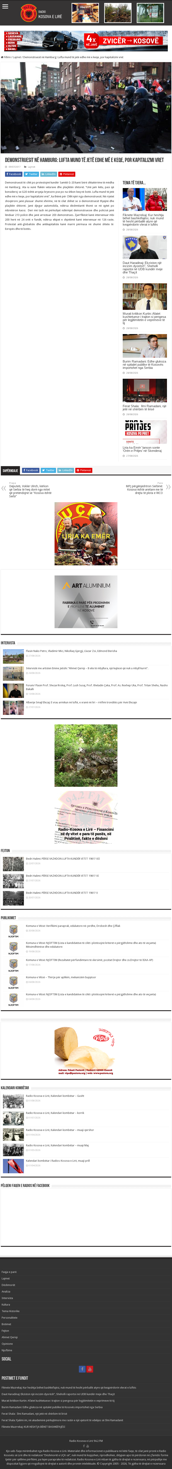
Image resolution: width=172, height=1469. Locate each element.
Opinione (7, 1343)
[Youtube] (89, 1369)
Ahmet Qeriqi (10, 1337)
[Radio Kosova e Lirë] (86, 13)
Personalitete (9, 1317)
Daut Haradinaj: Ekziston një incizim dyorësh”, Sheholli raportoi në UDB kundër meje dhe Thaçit (143, 267)
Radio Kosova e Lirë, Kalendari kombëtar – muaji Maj (57, 1145)
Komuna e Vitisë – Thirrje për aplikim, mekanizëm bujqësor (61, 977)
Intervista (7, 1298)
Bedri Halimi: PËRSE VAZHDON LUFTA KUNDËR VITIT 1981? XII (63, 858)
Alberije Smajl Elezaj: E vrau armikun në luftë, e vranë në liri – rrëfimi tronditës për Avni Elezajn (81, 702)
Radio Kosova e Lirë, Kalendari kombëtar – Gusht (55, 1095)
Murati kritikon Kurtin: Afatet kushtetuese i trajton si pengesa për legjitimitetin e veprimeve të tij (144, 318)
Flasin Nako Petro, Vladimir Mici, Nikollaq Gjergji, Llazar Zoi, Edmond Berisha (71, 651)
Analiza (6, 1291)
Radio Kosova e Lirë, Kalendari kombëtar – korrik (55, 1112)
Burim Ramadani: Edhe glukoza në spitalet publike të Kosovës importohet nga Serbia (144, 364)
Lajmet (17, 57)
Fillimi (7, 57)
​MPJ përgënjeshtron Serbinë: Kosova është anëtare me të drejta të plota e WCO (144, 488)
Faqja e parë (9, 1272)
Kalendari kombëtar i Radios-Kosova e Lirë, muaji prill (58, 1160)
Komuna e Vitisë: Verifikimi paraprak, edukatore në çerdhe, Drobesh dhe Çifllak (73, 925)
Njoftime (7, 1350)
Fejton (5, 1330)
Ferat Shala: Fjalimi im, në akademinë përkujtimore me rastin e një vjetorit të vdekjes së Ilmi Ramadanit (62, 1420)
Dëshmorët (8, 1285)
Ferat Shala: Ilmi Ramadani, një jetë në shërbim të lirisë (144, 407)
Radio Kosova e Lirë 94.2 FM (86, 1440)
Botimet (6, 1324)
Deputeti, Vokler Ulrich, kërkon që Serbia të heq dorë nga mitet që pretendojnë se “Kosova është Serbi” (30, 490)
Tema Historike (11, 1311)
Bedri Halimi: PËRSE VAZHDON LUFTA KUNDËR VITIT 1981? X (62, 892)
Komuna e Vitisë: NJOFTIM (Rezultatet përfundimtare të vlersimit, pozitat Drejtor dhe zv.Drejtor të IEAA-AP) (89, 960)
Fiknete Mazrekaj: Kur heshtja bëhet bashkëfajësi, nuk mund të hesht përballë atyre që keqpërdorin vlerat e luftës (143, 219)
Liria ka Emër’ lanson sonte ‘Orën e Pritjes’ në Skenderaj (142, 449)
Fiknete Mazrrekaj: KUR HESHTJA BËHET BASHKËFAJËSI (33, 1426)
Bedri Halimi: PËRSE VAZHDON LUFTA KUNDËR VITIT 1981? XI (62, 875)
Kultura (6, 1304)
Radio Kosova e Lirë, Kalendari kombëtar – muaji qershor (60, 1130)
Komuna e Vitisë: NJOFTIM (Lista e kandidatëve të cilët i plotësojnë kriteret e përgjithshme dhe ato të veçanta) (91, 994)
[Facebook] (82, 1369)
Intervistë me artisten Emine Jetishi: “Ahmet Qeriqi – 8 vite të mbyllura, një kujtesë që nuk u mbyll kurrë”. (87, 668)
